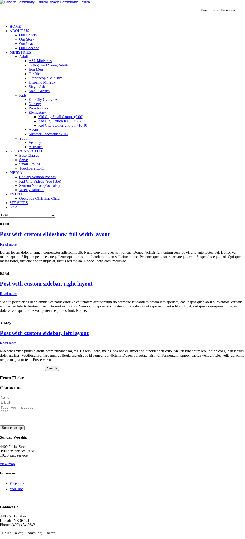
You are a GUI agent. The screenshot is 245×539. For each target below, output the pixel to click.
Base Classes (29, 155)
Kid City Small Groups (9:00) (60, 117)
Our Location (29, 48)
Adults (24, 56)
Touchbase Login (32, 168)
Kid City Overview (43, 99)
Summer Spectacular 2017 (48, 134)
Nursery (35, 104)
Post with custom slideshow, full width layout (55, 234)
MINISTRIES (20, 52)
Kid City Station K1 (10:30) (59, 121)
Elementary (37, 112)
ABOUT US (19, 31)
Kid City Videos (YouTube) (40, 181)
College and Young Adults (48, 65)
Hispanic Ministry (42, 82)
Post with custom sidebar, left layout (44, 333)
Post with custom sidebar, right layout (46, 283)
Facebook (17, 483)
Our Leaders (28, 44)
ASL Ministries (40, 61)
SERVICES (19, 203)
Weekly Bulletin (31, 190)
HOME (15, 26)
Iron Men (36, 69)
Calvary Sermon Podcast (37, 177)
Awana (34, 130)
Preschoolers (38, 108)
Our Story (26, 39)
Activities (36, 147)
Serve (23, 160)
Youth (23, 138)
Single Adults (39, 87)
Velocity (35, 142)
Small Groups (39, 91)
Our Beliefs (28, 35)
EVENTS (17, 194)
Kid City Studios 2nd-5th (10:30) (63, 125)
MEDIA (16, 173)
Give (13, 207)
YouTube (16, 489)
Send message (12, 428)
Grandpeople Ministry (45, 78)
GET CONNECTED (26, 151)
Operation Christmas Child (39, 198)
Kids (22, 95)
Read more (8, 244)
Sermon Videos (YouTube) (39, 185)
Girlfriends (37, 74)
